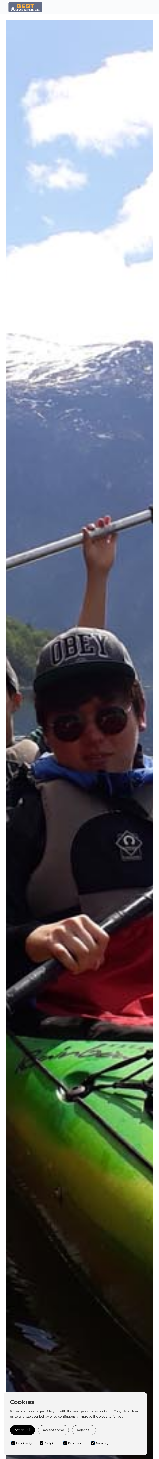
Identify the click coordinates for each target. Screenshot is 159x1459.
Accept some (53, 1430)
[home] (37, 7)
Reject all (84, 1430)
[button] (147, 7)
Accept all (22, 1430)
